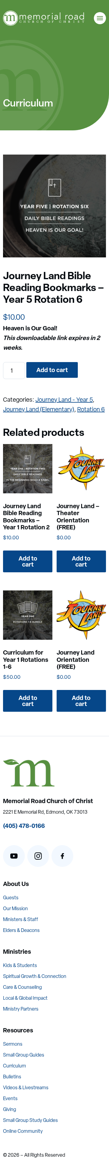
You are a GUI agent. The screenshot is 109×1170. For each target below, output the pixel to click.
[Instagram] (38, 856)
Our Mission (15, 908)
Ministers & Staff (20, 919)
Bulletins (12, 1077)
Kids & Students (20, 965)
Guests (10, 897)
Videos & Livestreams (25, 1087)
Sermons (12, 1044)
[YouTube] (14, 856)
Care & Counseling (22, 987)
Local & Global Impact (25, 998)
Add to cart (52, 370)
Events (10, 1098)
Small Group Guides (23, 1055)
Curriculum (14, 1066)
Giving (9, 1109)
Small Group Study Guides (30, 1120)
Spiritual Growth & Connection (34, 976)
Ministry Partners (20, 1009)
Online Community (23, 1131)
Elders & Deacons (21, 930)
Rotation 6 (91, 409)
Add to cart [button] (27, 561)
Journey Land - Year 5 (64, 400)
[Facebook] (62, 856)
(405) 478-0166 (24, 826)
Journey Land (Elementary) (38, 409)
